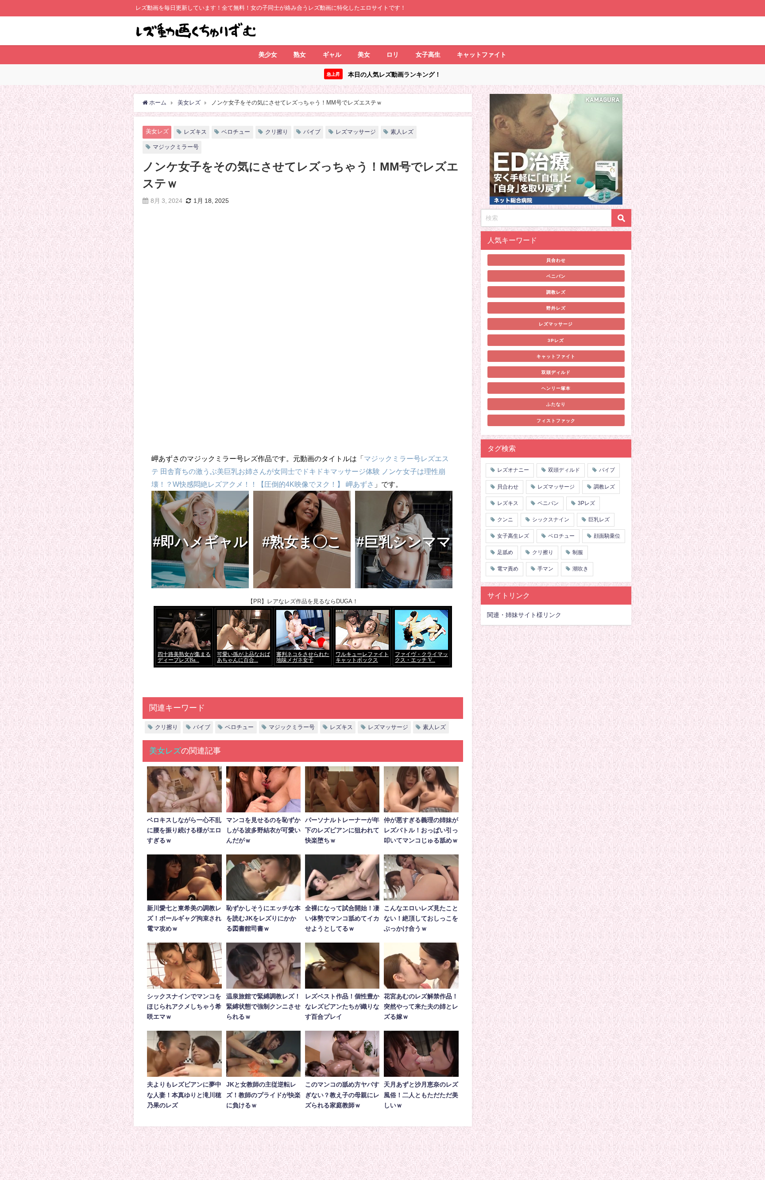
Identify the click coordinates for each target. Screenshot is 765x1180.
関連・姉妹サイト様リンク (524, 615)
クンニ (505, 519)
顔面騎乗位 (607, 536)
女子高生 (428, 54)
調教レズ (556, 292)
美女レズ (157, 131)
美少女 (268, 54)
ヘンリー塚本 (556, 388)
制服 (577, 552)
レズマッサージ (356, 132)
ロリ (392, 54)
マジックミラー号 (176, 147)
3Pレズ (556, 340)
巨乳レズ (599, 519)
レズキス (195, 132)
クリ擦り (276, 132)
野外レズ (556, 308)
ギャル (332, 54)
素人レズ (401, 132)
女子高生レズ (513, 536)
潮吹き (580, 568)
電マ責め (507, 568)
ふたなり (556, 404)
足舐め (505, 552)
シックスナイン (550, 519)
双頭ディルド (556, 372)
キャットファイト (481, 54)
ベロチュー (235, 132)
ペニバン (556, 276)
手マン (545, 568)
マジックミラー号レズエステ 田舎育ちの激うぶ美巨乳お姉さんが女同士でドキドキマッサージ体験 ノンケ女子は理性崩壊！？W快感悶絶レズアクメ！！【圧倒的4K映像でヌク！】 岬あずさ (300, 471)
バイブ (312, 132)
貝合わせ (556, 260)
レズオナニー (513, 470)
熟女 (300, 54)
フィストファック (556, 420)
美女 (364, 54)
